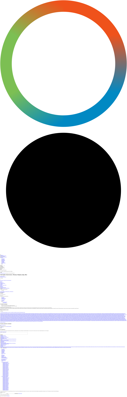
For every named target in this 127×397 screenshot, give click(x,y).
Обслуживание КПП (74, 317)
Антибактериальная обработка (4, 312)
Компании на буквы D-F (5, 385)
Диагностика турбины (90, 313)
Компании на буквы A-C (5, 370)
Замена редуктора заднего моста (27, 316)
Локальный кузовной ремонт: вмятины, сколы (46, 317)
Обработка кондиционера (68, 317)
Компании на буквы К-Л (5, 380)
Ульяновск (4, 344)
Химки (45, 347)
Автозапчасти (3, 350)
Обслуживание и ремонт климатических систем (81, 317)
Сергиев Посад (26, 347)
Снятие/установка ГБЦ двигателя (105, 320)
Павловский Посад (7, 347)
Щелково (59, 347)
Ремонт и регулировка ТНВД (72, 319)
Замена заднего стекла (52, 314)
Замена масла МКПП (31, 315)
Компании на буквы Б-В (5, 364)
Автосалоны (3, 259)
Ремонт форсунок (52, 320)
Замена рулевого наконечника (38, 316)
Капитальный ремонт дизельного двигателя (24, 317)
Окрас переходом (122, 317)
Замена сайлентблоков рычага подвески (89, 316)
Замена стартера (106, 316)
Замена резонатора (33, 316)
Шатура (54, 347)
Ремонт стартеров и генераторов (17, 320)
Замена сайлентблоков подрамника (81, 316)
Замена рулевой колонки (45, 316)
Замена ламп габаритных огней (8, 315)
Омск (1, 341)
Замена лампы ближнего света (15, 315)
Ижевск (4, 338)
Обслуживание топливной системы (101, 317)
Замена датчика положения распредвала (18, 314)
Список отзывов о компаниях (5, 376)
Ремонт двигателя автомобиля (59, 319)
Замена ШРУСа (113, 313)
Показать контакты (2, 276)
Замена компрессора (114, 314)
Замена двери (30, 314)
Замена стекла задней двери (111, 316)
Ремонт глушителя (50, 319)
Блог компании (4, 302)
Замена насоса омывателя (101, 315)
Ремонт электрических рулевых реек (67, 320)
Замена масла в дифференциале (48, 315)
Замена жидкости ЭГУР (47, 314)
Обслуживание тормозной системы (110, 317)
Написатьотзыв (1, 281)
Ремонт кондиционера (121, 319)
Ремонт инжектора (77, 319)
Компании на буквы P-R (5, 373)
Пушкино (4, 347)
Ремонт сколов (12, 320)
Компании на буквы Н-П (6, 367)
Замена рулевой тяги (55, 316)
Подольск (1, 347)
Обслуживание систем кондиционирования (92, 317)
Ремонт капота (81, 319)
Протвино (10, 347)
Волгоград (5, 337)
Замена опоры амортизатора (115, 315)
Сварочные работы (93, 320)
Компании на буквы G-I (5, 371)
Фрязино (43, 347)
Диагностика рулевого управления (76, 313)
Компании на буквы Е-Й (5, 365)
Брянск (6, 336)
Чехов (49, 347)
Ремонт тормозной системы (41, 320)
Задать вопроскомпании (1, 283)
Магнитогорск (2, 340)
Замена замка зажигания (65, 314)
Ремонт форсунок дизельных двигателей (58, 320)
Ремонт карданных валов (98, 319)
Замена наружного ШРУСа (88, 315)
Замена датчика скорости (26, 314)
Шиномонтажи (3, 260)
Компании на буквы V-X (5, 374)
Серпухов (29, 347)
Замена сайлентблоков (66, 316)
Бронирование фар (2, 313)
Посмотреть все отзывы (3, 335)
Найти (1, 272)
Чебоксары (2, 345)
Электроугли (64, 347)
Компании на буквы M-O (6, 372)
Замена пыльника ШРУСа (5, 316)
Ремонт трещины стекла (47, 320)
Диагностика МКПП (49, 313)
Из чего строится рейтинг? (8, 280)
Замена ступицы (123, 316)
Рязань (5, 342)
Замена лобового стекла (21, 315)
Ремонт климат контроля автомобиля (110, 319)
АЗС (2, 263)
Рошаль (20, 347)
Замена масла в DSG (36, 315)
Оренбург (3, 341)
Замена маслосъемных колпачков (67, 315)
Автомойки (3, 261)
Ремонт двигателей (54, 319)
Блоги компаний (3, 359)
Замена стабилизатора (101, 316)
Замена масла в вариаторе (42, 315)
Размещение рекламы (4, 357)
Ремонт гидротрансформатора (38, 319)
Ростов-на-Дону (2, 342)
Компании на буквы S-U (5, 388)
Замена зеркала (70, 314)
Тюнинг (126, 320)
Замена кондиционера (119, 314)
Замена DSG (103, 313)
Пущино (13, 347)
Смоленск (37, 347)
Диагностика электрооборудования (97, 313)
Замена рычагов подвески (61, 316)
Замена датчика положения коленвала (9, 314)
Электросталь (61, 347)
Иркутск (6, 338)
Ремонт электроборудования (75, 320)
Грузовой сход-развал (41, 313)
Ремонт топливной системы (35, 320)
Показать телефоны (2, 291)
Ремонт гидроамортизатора (27, 319)
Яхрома (70, 347)
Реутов (14, 347)
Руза (18, 347)
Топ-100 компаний (4, 360)
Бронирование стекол (22, 312)
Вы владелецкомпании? (1, 286)
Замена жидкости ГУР (41, 314)
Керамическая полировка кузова (32, 317)
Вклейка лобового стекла (8, 313)
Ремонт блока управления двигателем (11, 319)
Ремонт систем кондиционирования (6, 320)
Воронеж (7, 337)
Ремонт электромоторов (81, 320)
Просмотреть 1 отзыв (2, 280)
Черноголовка (51, 347)
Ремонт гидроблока (33, 319)
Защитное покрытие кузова (3, 317)
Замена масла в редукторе (60, 315)
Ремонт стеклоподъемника (24, 320)
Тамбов (41, 347)
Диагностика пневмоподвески (63, 313)
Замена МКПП (109, 313)
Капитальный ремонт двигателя (15, 317)
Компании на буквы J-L (5, 386)
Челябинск (4, 345)
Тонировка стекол (119, 320)
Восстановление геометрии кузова (35, 313)
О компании (3, 297)
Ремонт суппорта (29, 320)
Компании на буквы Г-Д (5, 379)
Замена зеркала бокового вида (75, 314)
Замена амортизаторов (117, 313)
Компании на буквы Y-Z (5, 389)
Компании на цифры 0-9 (5, 375)
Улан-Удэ (2, 344)
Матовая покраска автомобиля (61, 317)
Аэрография (12, 312)
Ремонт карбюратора (85, 319)
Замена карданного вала (89, 314)
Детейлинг (46, 313)
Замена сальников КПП (96, 316)
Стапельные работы (111, 320)
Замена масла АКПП (27, 315)
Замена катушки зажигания (95, 314)
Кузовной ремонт (38, 317)
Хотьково (47, 347)
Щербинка (56, 347)
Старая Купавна (34, 347)
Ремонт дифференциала (66, 319)
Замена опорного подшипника (107, 315)
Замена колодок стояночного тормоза (103, 314)
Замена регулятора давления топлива (19, 316)
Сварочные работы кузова (98, 320)
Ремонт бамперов (4, 319)
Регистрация (3, 355)
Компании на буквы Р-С (5, 382)
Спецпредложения (4, 298)
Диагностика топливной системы (84, 313)
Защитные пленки (9, 317)
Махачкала (5, 340)
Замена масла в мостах (54, 315)
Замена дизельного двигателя (35, 314)
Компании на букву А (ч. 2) (6, 377)
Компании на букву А (5, 362)
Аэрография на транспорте (16, 312)
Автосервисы (3, 258)
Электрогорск (67, 347)
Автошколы (3, 351)
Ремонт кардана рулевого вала (91, 319)
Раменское (16, 347)
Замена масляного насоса (74, 315)
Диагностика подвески (69, 313)
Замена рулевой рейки (50, 316)
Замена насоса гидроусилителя (95, 315)
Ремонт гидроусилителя (44, 319)
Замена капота (85, 314)
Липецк (2, 339)
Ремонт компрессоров (116, 319)
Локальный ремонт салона (54, 317)
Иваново (2, 338)
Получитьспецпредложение (2, 284)
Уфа (5, 344)
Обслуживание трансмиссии (117, 317)
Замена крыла (123, 314)
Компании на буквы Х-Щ (6, 383)
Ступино (31, 347)
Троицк (39, 347)
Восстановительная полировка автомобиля (16, 313)
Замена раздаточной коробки (12, 316)
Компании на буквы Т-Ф (5, 368)
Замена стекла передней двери (118, 316)
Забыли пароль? (20, 393)
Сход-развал (115, 320)
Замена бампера (122, 313)
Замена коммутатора (109, 314)
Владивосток (2, 337)
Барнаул (4, 336)
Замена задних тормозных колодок (59, 314)
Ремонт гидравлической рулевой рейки (19, 319)
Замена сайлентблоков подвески (72, 316)
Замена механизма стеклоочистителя (81, 315)
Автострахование (4, 353)
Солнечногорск (23, 347)
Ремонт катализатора (103, 319)
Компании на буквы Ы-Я (6, 369)
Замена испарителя (81, 314)
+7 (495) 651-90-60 (7, 291)
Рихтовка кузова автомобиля (87, 320)
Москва (4, 256)
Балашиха (2, 336)
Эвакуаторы (3, 262)
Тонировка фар (123, 320)
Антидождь (9, 312)
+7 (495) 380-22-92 (11, 291)
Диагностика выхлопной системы (56, 313)
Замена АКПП (106, 313)
